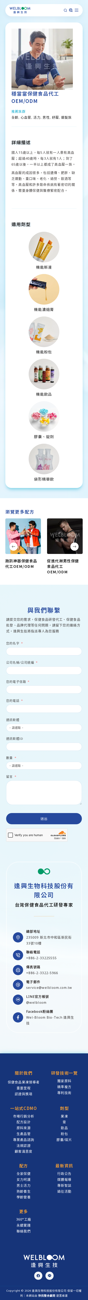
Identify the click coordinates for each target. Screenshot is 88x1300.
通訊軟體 (12, 720)
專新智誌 (64, 1185)
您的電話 (12, 700)
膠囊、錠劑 (44, 436)
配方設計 (24, 1122)
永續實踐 (24, 1225)
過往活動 (64, 1191)
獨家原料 (64, 1081)
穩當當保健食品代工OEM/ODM (35, 97)
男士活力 (24, 1185)
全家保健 (24, 1173)
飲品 (64, 1128)
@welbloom (36, 1002)
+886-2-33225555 (41, 958)
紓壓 (55, 117)
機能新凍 (44, 267)
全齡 (15, 117)
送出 (44, 818)
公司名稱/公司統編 (20, 662)
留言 (9, 776)
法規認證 (24, 1145)
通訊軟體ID (14, 738)
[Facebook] (38, 1276)
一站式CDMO (23, 1108)
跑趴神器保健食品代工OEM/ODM (21, 563)
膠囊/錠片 (64, 1139)
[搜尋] (65, 10)
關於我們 (23, 1073)
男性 (46, 117)
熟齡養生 (24, 1191)
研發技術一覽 (64, 1073)
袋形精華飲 (44, 479)
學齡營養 (24, 1197)
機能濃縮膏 (44, 309)
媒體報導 (64, 1179)
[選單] (76, 10)
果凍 (64, 1116)
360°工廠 (23, 1219)
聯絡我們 (24, 1231)
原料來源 (24, 1128)
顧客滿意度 (23, 1151)
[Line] (49, 1276)
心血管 (26, 117)
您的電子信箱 (16, 682)
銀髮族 (66, 117)
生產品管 (24, 1134)
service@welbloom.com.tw (49, 987)
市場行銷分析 (23, 1116)
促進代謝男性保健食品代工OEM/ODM (63, 566)
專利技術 (64, 1093)
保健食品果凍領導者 (24, 1082)
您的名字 (12, 643)
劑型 (64, 1108)
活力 (37, 117)
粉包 (64, 1134)
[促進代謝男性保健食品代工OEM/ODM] (65, 536)
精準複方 (64, 1087)
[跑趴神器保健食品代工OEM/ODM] (23, 536)
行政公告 (64, 1173)
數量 (9, 758)
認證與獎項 (23, 1094)
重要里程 (24, 1088)
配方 (23, 1166)
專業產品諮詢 (23, 1139)
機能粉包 (44, 351)
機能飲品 (44, 394)
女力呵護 (24, 1179)
